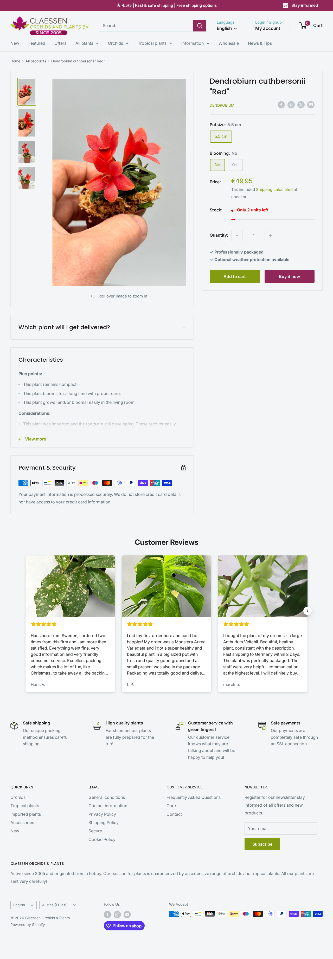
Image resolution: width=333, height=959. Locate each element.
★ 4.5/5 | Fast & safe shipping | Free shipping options (167, 5)
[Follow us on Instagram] (117, 914)
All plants (84, 43)
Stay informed (304, 5)
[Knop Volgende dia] (307, 611)
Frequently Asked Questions (193, 797)
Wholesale (229, 43)
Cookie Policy (102, 839)
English (19, 905)
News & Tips (260, 43)
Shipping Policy (103, 822)
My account (267, 28)
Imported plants (25, 814)
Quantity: (219, 235)
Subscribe (262, 844)
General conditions (106, 797)
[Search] (199, 25)
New (14, 43)
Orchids (115, 43)
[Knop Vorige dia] (25, 611)
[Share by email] (311, 105)
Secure (95, 830)
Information (192, 43)
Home (15, 61)
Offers (60, 43)
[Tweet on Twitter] (301, 105)
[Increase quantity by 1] (270, 235)
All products (35, 61)
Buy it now (289, 276)
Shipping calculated (274, 189)
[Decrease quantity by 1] (237, 235)
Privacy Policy (102, 814)
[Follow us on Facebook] (107, 914)
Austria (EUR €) (55, 905)
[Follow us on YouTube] (127, 914)
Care (171, 805)
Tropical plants (152, 43)
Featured (36, 43)
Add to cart (234, 276)
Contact (174, 814)
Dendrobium (222, 105)
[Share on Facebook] (281, 105)
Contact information (107, 805)
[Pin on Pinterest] (291, 105)
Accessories (22, 822)
